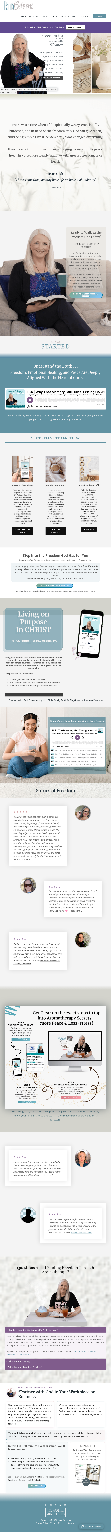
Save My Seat (36, 1486)
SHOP (55, 16)
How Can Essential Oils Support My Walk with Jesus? (33, 1329)
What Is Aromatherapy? (19, 1361)
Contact (72, 1523)
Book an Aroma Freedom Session (86, 295)
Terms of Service (58, 1523)
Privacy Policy (42, 1523)
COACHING (33, 16)
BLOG (23, 16)
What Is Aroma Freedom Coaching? (25, 1367)
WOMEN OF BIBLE (68, 16)
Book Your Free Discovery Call (55, 586)
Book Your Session (51, 78)
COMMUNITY (84, 16)
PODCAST (45, 16)
